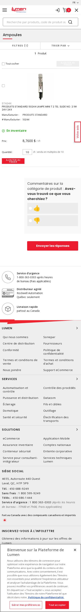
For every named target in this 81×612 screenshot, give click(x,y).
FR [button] (74, 2)
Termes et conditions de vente (20, 361)
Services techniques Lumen (57, 459)
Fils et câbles (52, 404)
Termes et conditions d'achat (58, 361)
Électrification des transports (56, 419)
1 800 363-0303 (41, 502)
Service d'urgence (28, 273)
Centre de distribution (19, 343)
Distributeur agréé (29, 289)
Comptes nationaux (57, 445)
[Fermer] (75, 550)
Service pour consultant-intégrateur (20, 459)
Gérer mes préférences (26, 605)
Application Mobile (56, 438)
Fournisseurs (52, 343)
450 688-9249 (19, 488)
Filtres (19, 45)
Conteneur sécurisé (17, 451)
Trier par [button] (58, 45)
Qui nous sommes (15, 337)
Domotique (10, 410)
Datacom (49, 398)
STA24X (6, 103)
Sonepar (49, 337)
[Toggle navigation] (5, 10)
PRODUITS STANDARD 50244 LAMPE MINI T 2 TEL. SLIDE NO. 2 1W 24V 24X (39, 108)
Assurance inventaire (18, 445)
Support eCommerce (58, 370)
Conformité (11, 350)
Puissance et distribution (20, 398)
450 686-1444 (22, 497)
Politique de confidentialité (53, 351)
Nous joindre (12, 370)
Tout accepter (57, 605)
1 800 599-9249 (29, 493)
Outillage (49, 410)
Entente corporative (57, 451)
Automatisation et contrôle (15, 389)
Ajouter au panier (13, 160)
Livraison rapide (27, 307)
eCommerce (11, 438)
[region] (40, 578)
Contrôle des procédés (59, 388)
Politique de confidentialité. (46, 597)
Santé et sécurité (15, 417)
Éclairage (9, 404)
